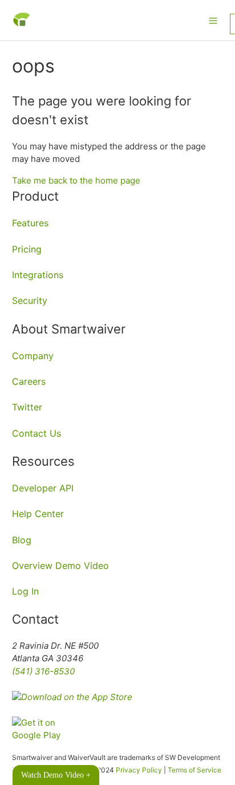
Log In (25, 591)
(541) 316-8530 (43, 671)
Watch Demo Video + (56, 775)
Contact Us (36, 433)
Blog (21, 540)
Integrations (37, 274)
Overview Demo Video (60, 565)
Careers (29, 381)
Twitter (27, 407)
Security (29, 300)
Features (30, 223)
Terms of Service (194, 770)
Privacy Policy (139, 770)
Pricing (27, 249)
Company (33, 355)
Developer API (43, 488)
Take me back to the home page (76, 180)
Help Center (38, 513)
